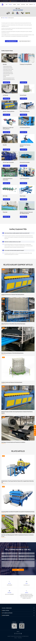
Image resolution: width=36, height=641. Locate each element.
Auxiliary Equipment (11, 17)
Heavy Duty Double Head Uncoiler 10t (8, 79)
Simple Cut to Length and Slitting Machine (8, 128)
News (27, 4)
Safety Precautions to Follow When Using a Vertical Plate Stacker (13, 323)
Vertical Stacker (23, 95)
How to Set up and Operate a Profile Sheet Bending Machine (12, 353)
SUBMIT (18, 569)
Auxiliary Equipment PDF (12, 41)
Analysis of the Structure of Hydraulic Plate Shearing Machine (12, 294)
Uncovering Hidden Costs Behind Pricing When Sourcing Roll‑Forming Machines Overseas (17, 511)
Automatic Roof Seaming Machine (25, 145)
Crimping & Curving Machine (26, 64)
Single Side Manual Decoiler (7, 66)
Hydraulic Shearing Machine (8, 111)
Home (6, 4)
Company (14, 4)
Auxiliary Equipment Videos (25, 41)
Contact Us (31, 4)
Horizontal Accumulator (25, 162)
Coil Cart (4, 76)
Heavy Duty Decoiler (6, 75)
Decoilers (5, 64)
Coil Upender (5, 95)
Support (18, 4)
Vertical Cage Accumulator (8, 162)
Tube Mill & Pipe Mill (5, 610)
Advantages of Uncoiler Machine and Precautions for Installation (13, 442)
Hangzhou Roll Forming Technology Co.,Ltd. (17, 636)
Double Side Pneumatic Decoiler (8, 73)
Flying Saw (5, 212)
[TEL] (35, 433)
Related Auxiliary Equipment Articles (18, 265)
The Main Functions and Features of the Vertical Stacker (11, 382)
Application (23, 4)
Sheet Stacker (23, 196)
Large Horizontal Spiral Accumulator (7, 179)
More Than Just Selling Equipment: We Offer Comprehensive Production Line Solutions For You (17, 535)
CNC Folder (5, 196)
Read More (5, 82)
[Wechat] (35, 428)
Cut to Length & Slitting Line (7, 612)
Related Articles (18, 451)
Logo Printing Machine (24, 178)
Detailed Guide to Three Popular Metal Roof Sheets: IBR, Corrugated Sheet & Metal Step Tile (17, 481)
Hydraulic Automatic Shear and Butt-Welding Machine (26, 212)
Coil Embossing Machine (25, 127)
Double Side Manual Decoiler (7, 70)
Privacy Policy (20, 637)
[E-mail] (35, 430)
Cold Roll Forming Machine (7, 608)
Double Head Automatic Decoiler (8, 69)
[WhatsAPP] (35, 426)
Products (10, 4)
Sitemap (15, 637)
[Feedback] (35, 435)
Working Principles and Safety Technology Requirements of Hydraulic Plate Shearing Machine (16, 412)
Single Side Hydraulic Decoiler (7, 67)
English (32, 0)
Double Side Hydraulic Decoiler (8, 72)
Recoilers (5, 145)
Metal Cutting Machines (24, 111)
